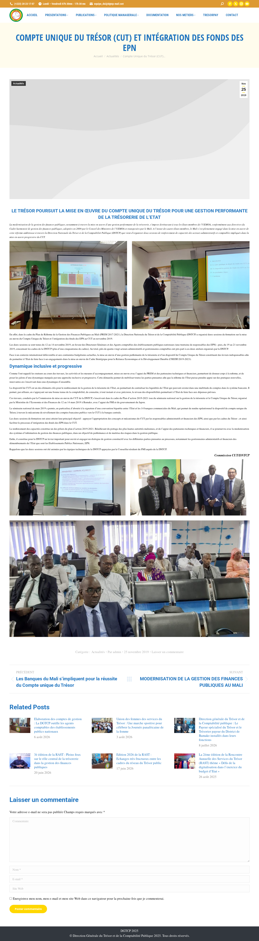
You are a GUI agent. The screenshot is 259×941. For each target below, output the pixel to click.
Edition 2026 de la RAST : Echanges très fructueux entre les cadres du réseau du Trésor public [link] (139, 758)
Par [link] (114, 652)
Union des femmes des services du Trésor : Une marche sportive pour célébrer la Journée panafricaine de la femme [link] (140, 725)
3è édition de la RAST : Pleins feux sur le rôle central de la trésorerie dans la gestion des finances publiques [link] (57, 760)
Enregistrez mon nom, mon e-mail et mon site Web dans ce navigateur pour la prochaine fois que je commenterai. (88, 898)
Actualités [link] (18, 83)
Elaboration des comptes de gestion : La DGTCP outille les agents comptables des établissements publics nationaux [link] (58, 725)
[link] (222, 4)
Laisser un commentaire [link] (168, 652)
